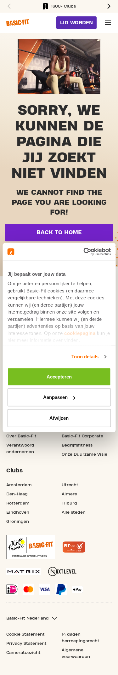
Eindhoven (17, 512)
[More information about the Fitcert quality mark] (74, 547)
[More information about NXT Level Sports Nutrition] (62, 571)
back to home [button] (59, 232)
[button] (8, 6)
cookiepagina (79, 333)
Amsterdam (19, 485)
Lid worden (76, 22)
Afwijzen (59, 417)
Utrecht (70, 485)
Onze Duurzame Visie (84, 454)
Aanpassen (55, 397)
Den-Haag (17, 494)
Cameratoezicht (23, 652)
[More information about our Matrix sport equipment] (23, 571)
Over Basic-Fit (21, 436)
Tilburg (69, 503)
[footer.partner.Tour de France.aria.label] (30, 547)
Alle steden (74, 512)
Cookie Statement (25, 634)
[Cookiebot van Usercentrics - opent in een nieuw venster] (84, 252)
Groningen (17, 521)
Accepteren (59, 376)
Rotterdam (18, 503)
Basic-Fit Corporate (82, 436)
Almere (69, 494)
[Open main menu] (108, 22)
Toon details (84, 356)
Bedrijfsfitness (77, 445)
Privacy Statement (26, 643)
